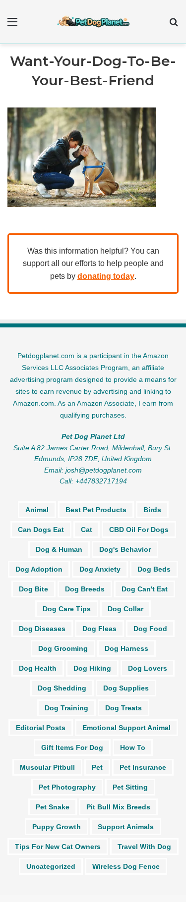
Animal (37, 510)
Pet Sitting (130, 787)
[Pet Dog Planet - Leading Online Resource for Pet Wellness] (93, 22)
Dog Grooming (63, 648)
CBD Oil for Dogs (139, 529)
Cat (86, 529)
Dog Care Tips (67, 609)
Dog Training (66, 708)
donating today (105, 276)
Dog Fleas (99, 629)
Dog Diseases (42, 629)
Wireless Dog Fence (126, 866)
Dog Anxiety (100, 569)
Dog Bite (33, 589)
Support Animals (126, 827)
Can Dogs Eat (41, 529)
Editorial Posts (40, 728)
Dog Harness (126, 648)
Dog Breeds (85, 589)
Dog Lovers (147, 668)
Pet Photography (67, 787)
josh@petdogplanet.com (103, 470)
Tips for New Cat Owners (58, 846)
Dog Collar (125, 609)
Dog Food (150, 629)
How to (132, 747)
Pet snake (52, 807)
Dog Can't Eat (145, 589)
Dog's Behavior (125, 549)
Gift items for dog (72, 747)
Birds (152, 510)
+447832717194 (101, 481)
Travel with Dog (144, 846)
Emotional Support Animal (126, 728)
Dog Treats (123, 708)
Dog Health (38, 668)
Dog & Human (59, 549)
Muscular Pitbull (47, 767)
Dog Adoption (38, 569)
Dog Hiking (92, 668)
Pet (97, 767)
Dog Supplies (126, 688)
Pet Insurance (143, 767)
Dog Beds (154, 569)
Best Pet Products (95, 510)
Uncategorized (50, 866)
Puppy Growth (56, 827)
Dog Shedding (62, 688)
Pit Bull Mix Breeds (118, 807)
